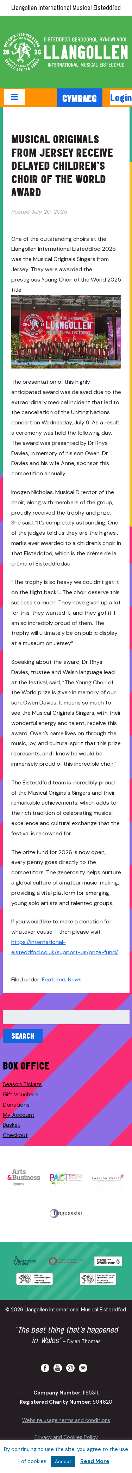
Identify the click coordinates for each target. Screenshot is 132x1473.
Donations (16, 1104)
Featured (53, 979)
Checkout (15, 1135)
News (75, 979)
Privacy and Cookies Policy (66, 1437)
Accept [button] (63, 1461)
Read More (94, 1461)
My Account (18, 1115)
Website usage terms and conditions (66, 1420)
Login (121, 97)
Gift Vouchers (20, 1094)
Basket (11, 1125)
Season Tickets (22, 1084)
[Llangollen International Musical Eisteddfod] (66, 52)
